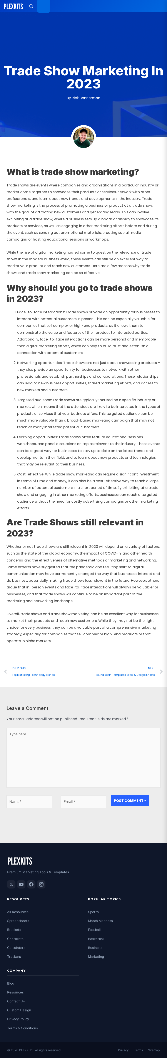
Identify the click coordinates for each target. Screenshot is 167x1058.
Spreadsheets (18, 921)
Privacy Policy (18, 1019)
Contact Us (16, 1001)
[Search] (31, 6)
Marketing (96, 957)
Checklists (15, 939)
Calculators (16, 948)
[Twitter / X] (11, 884)
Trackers (14, 957)
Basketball (96, 939)
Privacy (123, 1050)
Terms (138, 1050)
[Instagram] (41, 884)
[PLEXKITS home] (13, 6)
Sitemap (154, 1050)
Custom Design (19, 1010)
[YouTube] (21, 884)
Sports (93, 912)
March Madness (100, 921)
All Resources (17, 912)
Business (95, 948)
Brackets (14, 930)
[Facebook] (31, 884)
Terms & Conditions (22, 1028)
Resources (15, 992)
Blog (10, 983)
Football (94, 930)
